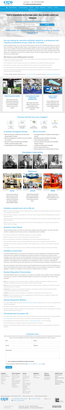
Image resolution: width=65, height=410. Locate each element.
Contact (56, 7)
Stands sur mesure (27, 391)
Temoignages (36, 377)
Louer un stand (15, 375)
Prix (46, 24)
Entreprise (50, 7)
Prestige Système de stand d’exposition (15, 384)
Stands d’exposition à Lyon (28, 396)
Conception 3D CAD (26, 381)
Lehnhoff (32, 191)
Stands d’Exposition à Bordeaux (41, 396)
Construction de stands (15, 378)
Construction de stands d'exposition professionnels (32, 97)
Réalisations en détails (36, 375)
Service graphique (27, 383)
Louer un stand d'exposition (52, 97)
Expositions (3, 379)
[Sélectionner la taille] (32, 25)
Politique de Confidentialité (36, 407)
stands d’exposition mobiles (30, 302)
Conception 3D (15, 387)
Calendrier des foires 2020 (47, 378)
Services (31, 7)
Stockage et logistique (25, 387)
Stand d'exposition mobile (12, 96)
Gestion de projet (26, 384)
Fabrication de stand (23, 7)
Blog (2, 382)
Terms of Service (38, 363)
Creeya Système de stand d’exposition (16, 381)
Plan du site (21, 406)
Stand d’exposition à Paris (16, 396)
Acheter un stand (15, 376)
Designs (37, 7)
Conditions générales (24, 407)
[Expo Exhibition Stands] (8, 3)
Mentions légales (34, 406)
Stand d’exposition (13, 7)
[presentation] (2, 162)
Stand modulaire (26, 393)
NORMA (53, 191)
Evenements (47, 376)
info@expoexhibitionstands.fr (33, 4)
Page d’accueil (4, 375)
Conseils (24, 375)
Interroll (12, 191)
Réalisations (42, 7)
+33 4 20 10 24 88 (39, 2)
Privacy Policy (30, 363)
